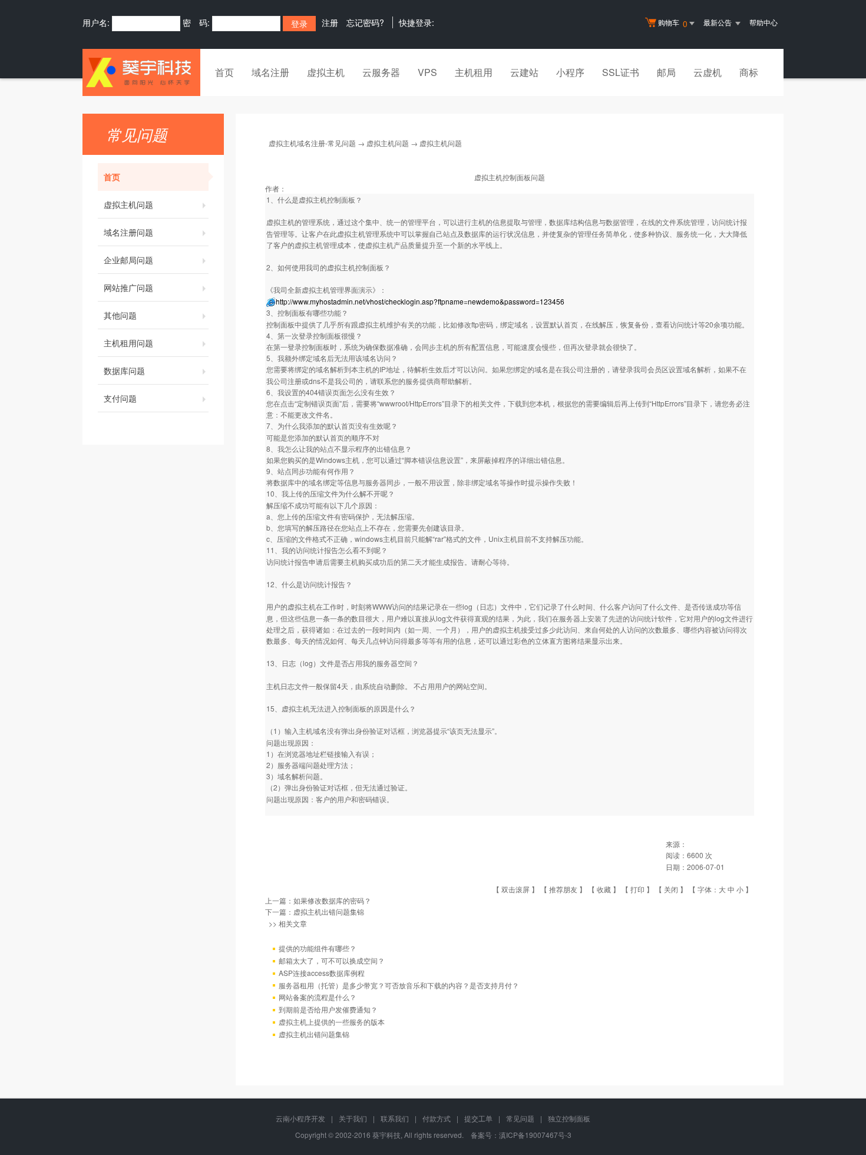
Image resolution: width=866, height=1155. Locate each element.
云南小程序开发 (300, 1118)
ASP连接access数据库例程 (322, 973)
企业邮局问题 (128, 260)
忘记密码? (365, 22)
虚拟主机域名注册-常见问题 (312, 143)
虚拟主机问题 (128, 204)
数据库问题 (124, 370)
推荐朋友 (563, 889)
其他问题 (120, 315)
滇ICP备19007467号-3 (535, 1135)
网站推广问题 (128, 287)
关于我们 (353, 1118)
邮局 (666, 72)
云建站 (524, 72)
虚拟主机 (326, 72)
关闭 (671, 889)
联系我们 (395, 1118)
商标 (748, 72)
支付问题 (120, 398)
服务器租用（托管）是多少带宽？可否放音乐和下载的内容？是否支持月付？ (399, 985)
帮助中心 (763, 22)
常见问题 (520, 1118)
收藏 (604, 889)
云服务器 (381, 72)
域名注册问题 (128, 232)
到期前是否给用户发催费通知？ (328, 1009)
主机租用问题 (128, 343)
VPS (427, 72)
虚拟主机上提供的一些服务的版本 (332, 1022)
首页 (224, 72)
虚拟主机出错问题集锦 (328, 911)
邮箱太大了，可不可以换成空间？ (332, 960)
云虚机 (707, 72)
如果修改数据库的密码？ (332, 900)
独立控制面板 (569, 1118)
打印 (637, 889)
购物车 (672, 23)
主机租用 (474, 72)
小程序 (570, 72)
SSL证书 (620, 72)
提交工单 (478, 1118)
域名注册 (270, 72)
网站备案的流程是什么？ (317, 997)
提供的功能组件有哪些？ (317, 948)
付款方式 (436, 1118)
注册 (330, 22)
